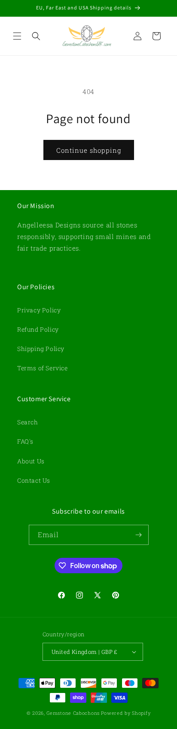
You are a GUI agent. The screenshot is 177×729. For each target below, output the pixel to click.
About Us (31, 461)
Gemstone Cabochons (73, 713)
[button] (17, 36)
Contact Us (33, 480)
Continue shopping (88, 150)
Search (27, 422)
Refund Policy (38, 329)
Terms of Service (42, 368)
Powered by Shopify (126, 713)
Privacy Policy (39, 310)
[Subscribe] (138, 535)
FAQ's (25, 441)
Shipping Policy (40, 349)
